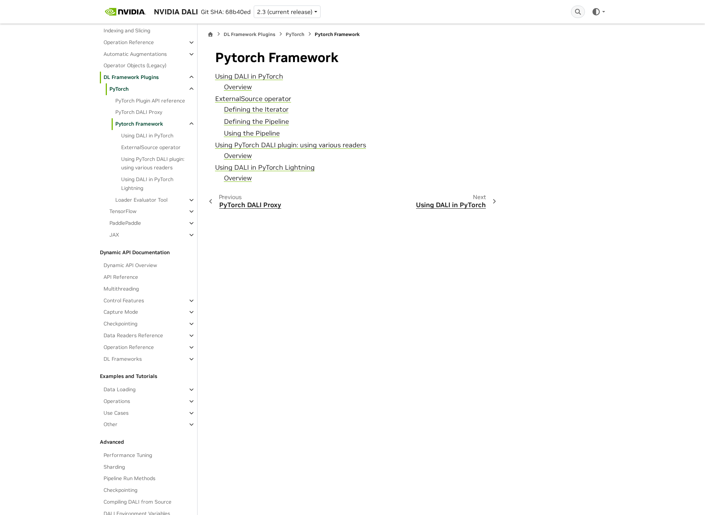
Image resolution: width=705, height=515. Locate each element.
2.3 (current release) (284, 11)
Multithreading (121, 288)
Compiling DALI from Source (137, 501)
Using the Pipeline (252, 133)
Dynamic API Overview (130, 265)
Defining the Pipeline (256, 122)
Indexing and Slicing (127, 30)
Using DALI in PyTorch (147, 135)
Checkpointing (120, 323)
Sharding (114, 467)
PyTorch (119, 89)
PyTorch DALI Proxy (138, 112)
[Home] (210, 34)
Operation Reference (129, 42)
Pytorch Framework (139, 123)
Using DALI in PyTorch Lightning (147, 183)
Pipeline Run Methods (129, 478)
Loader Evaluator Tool (141, 200)
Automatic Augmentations (135, 54)
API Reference (121, 277)
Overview (238, 87)
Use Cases (116, 413)
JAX (114, 234)
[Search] (578, 12)
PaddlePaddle (125, 223)
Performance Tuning (128, 455)
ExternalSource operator (151, 147)
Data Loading (119, 389)
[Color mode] (598, 12)
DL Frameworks (123, 359)
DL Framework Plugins (131, 77)
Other (111, 424)
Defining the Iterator (256, 109)
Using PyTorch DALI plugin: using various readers (152, 163)
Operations (117, 401)
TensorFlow (123, 211)
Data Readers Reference (133, 335)
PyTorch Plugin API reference (150, 100)
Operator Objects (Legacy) (135, 65)
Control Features (124, 300)
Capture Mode (121, 312)
